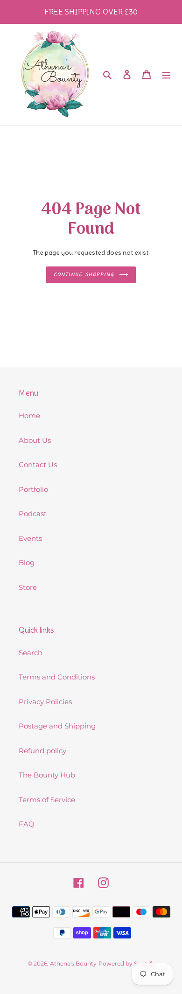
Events (30, 538)
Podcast (33, 513)
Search (30, 652)
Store (28, 587)
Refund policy (42, 750)
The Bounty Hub (47, 774)
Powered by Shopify (126, 963)
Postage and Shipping (57, 725)
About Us (35, 440)
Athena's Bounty (73, 963)
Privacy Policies (45, 701)
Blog (27, 562)
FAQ (27, 823)
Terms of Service (47, 799)
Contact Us (38, 464)
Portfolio (33, 489)
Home (29, 415)
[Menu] (166, 74)
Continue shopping (84, 274)
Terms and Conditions (57, 676)
